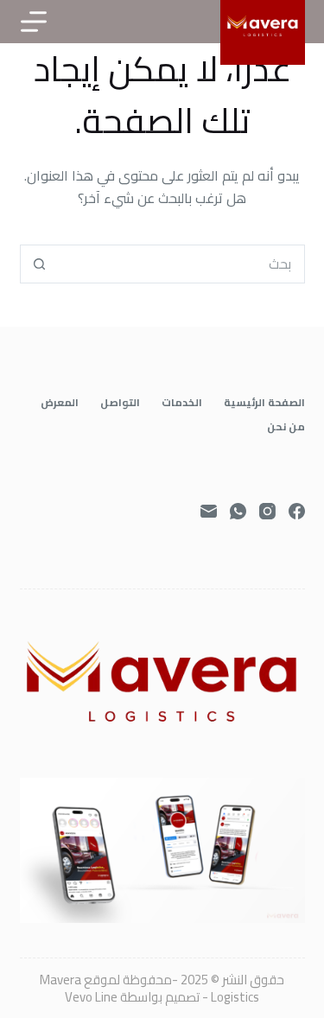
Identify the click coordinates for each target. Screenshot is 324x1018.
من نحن (286, 427)
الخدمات (182, 403)
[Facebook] (297, 511)
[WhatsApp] (238, 511)
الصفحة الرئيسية (264, 403)
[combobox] (181, 264)
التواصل (120, 403)
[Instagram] (267, 511)
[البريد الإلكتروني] (208, 511)
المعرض (60, 403)
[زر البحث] (39, 264)
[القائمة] (34, 22)
